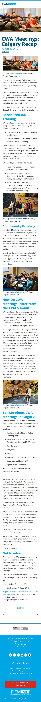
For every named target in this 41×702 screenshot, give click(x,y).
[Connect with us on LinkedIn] (18, 655)
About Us (18, 668)
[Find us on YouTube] (25, 655)
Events (14, 671)
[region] (37, 614)
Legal (34, 699)
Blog (20, 671)
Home (11, 668)
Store (25, 671)
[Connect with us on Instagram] (22, 655)
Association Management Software (21, 695)
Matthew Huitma (15, 73)
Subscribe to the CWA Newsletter (20, 684)
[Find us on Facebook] (10, 655)
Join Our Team (13, 673)
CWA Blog (5, 52)
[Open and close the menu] (27, 4)
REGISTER (20, 608)
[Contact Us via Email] (29, 655)
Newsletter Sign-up (26, 673)
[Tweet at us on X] (14, 655)
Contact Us (26, 668)
